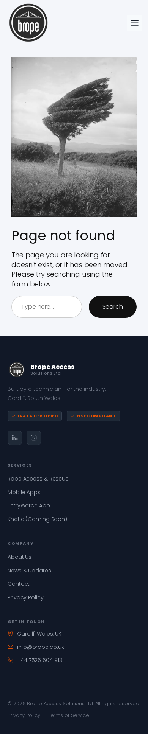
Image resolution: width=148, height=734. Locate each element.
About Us (19, 557)
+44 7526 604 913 (39, 660)
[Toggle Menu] (134, 23)
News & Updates (29, 570)
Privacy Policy (26, 597)
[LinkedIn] (15, 438)
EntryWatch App (29, 505)
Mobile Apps (24, 492)
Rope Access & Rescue (38, 478)
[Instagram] (34, 438)
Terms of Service (68, 715)
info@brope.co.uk (40, 647)
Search (112, 306)
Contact (19, 584)
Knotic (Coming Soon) (37, 519)
